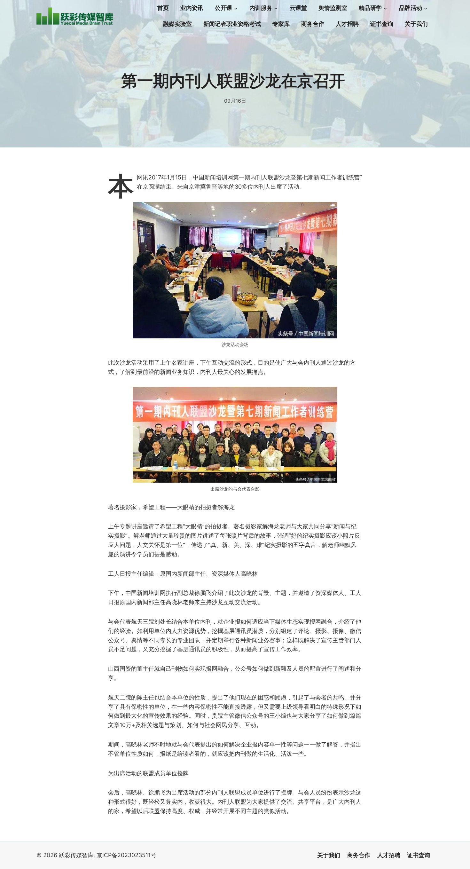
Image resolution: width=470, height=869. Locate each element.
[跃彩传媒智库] (74, 16)
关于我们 (416, 24)
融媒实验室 (177, 24)
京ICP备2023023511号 (126, 855)
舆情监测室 (332, 8)
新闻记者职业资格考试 (232, 24)
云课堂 (298, 8)
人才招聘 (347, 24)
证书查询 (381, 24)
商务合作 (312, 24)
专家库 (281, 24)
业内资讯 (191, 8)
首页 (163, 8)
